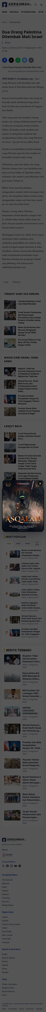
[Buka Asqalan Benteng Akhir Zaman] (23, 506)
